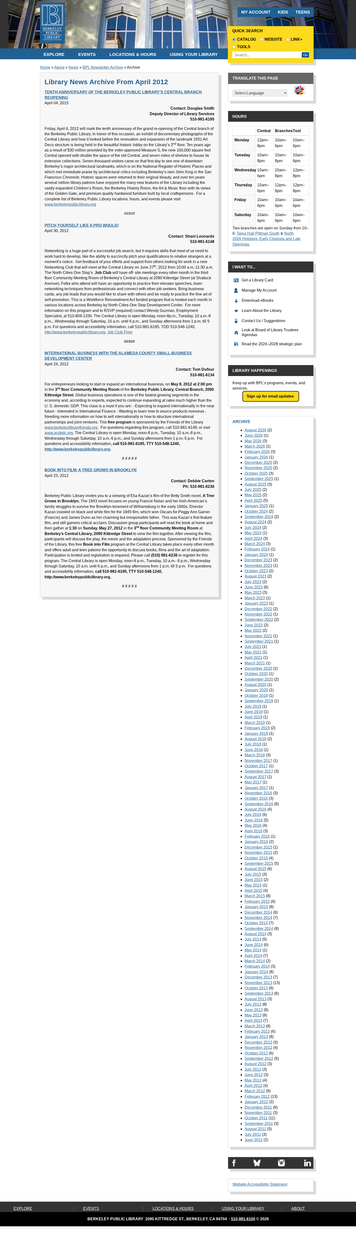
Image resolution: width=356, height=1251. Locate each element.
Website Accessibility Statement (259, 1184)
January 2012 (256, 1102)
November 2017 (258, 761)
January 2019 (256, 733)
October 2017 (256, 766)
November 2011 (258, 1113)
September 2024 (259, 517)
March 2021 (255, 663)
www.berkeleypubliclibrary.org (70, 204)
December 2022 (258, 609)
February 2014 (257, 966)
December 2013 (258, 977)
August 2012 (255, 1064)
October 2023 (256, 571)
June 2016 (254, 820)
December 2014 (258, 912)
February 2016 (257, 836)
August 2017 (255, 777)
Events (87, 54)
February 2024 (257, 549)
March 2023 (255, 598)
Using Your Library (194, 54)
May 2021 (253, 652)
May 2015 (253, 885)
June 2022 (254, 625)
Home (45, 67)
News (73, 67)
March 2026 (255, 446)
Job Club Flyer (119, 332)
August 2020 (255, 685)
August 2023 (255, 576)
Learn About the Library (262, 311)
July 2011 (253, 1134)
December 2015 (258, 847)
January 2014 (256, 972)
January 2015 (256, 907)
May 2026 (253, 441)
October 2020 (256, 674)
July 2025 (253, 490)
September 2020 (259, 679)
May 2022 (253, 630)
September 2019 (259, 701)
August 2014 (255, 934)
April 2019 (253, 717)
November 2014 (258, 918)
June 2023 (254, 587)
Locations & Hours (132, 54)
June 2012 (254, 1075)
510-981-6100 (243, 1219)
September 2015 (259, 863)
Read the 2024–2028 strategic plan (272, 344)
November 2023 (258, 566)
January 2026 (256, 457)
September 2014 (259, 929)
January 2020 (256, 690)
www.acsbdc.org (59, 433)
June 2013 (254, 1010)
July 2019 (253, 706)
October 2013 (256, 988)
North (289, 233)
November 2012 (258, 1048)
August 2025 (255, 484)
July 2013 (253, 1004)
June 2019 (254, 712)
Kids (283, 12)
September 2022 (259, 620)
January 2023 (256, 603)
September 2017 (259, 771)
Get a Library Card (257, 280)
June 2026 (254, 435)
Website (273, 39)
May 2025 (253, 495)
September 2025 (259, 479)
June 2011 (254, 1140)
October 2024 (256, 511)
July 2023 (253, 582)
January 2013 (256, 1037)
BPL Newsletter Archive (103, 67)
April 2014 (253, 956)
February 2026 (257, 452)
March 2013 (255, 1026)
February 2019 (257, 728)
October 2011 (256, 1118)
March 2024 (255, 544)
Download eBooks (257, 300)
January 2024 (256, 555)
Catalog (246, 39)
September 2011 (259, 1124)
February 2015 (257, 901)
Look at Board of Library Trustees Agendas (270, 332)
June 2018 (254, 750)
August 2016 (255, 809)
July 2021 (253, 647)
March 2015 (255, 896)
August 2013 (255, 999)
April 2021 (253, 658)
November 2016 (258, 793)
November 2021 (258, 636)
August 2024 (255, 522)
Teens (302, 12)
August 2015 (255, 869)
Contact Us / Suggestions (263, 321)
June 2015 (254, 880)
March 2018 (255, 755)
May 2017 (253, 782)
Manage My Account (259, 290)
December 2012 (258, 1042)
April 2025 (253, 500)
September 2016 (259, 804)
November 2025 (258, 468)
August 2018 (255, 739)
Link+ (296, 39)
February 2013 (257, 1031)
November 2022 (258, 614)
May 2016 (253, 825)
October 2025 (256, 473)
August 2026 (255, 430)
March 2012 (255, 1091)
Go (305, 55)
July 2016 (253, 815)
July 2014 (253, 939)
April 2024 (253, 538)
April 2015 (253, 891)
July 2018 (253, 744)
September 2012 (259, 1058)
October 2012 (256, 1053)
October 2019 (256, 695)
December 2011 (258, 1107)
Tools (244, 47)
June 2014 (254, 945)
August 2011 (255, 1129)
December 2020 (258, 668)
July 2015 (253, 874)
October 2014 (256, 923)
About (59, 67)
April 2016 (253, 831)
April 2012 (253, 1086)
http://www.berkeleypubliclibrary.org (75, 332)
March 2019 (255, 723)
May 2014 (253, 950)
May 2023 (253, 592)
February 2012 (257, 1096)
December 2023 (258, 560)
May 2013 (253, 1015)
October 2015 (256, 858)
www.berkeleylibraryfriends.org (71, 427)
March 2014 (255, 961)
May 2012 (253, 1080)
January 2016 (256, 842)
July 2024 (253, 528)
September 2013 (259, 993)
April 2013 (253, 1020)
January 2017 (256, 788)
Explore (54, 54)
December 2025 (258, 462)
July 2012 (253, 1069)
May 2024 (253, 533)
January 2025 (256, 506)
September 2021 (259, 641)
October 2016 (256, 798)
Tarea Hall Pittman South (258, 233)
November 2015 (258, 853)
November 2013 (258, 983)
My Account (256, 12)
